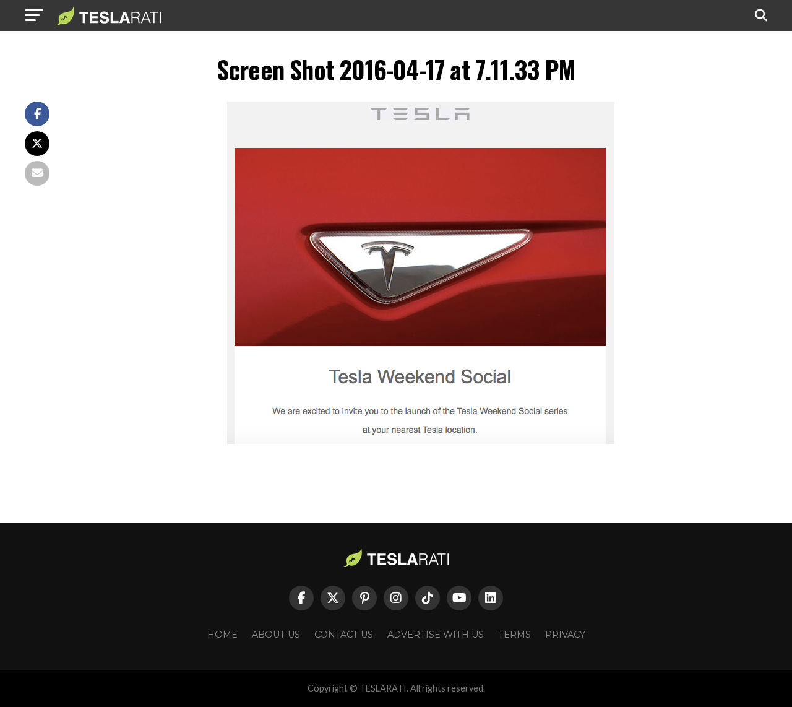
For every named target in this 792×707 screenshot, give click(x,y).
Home (222, 634)
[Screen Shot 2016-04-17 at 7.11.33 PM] (420, 440)
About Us (276, 634)
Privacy (565, 634)
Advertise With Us (435, 634)
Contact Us (343, 634)
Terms (514, 634)
